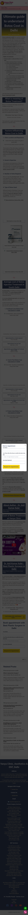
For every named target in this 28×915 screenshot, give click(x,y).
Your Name (5, 447)
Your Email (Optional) (7, 460)
